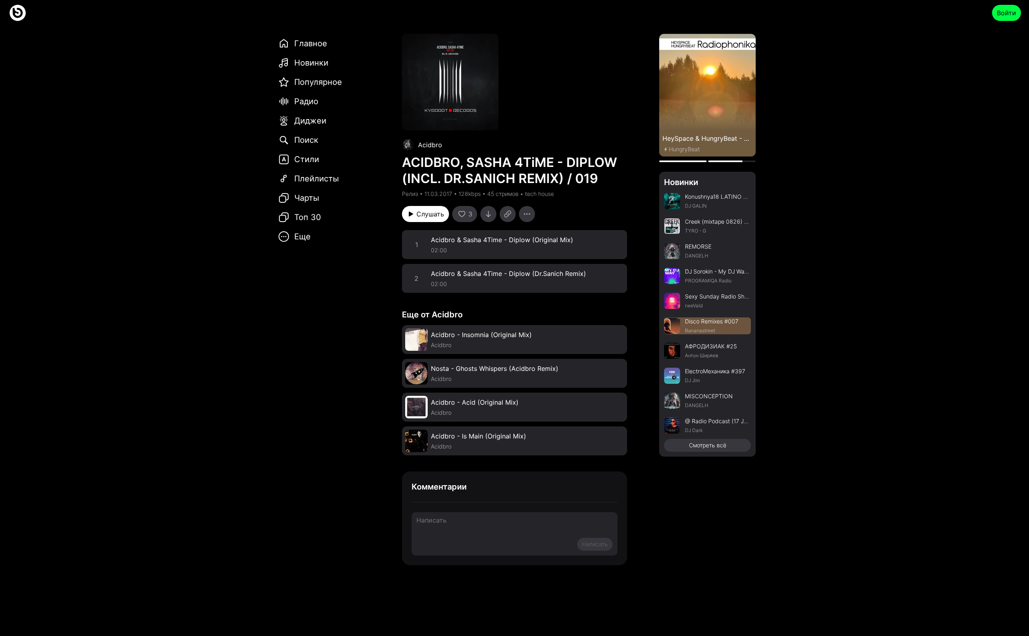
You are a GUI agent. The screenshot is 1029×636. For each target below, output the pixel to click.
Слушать (430, 214)
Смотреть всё (707, 445)
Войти (1006, 13)
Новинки (681, 182)
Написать (595, 544)
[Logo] (17, 13)
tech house (539, 193)
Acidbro (430, 145)
